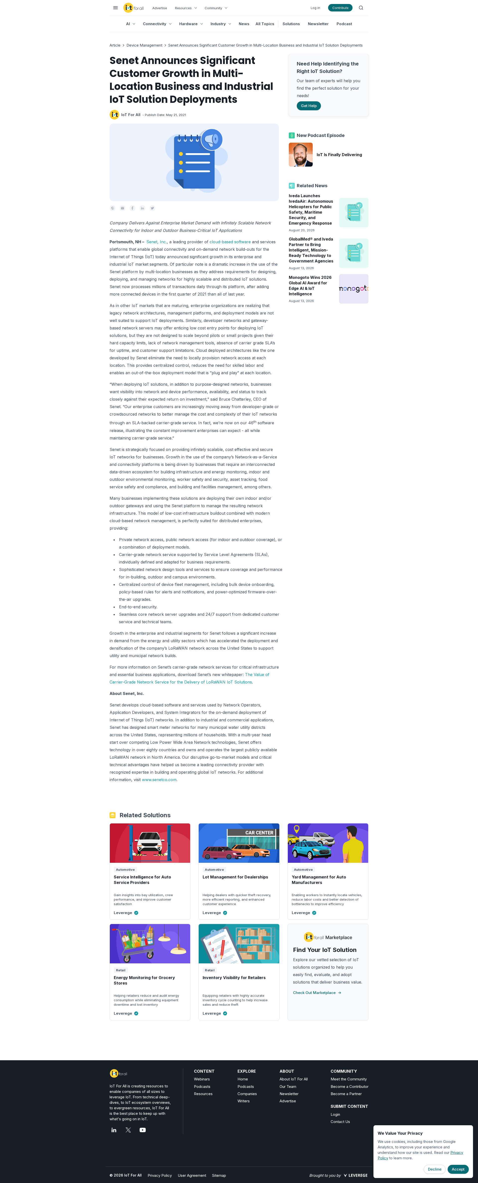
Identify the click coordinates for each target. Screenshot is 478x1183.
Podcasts (202, 1086)
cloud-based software (230, 241)
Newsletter (318, 23)
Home (243, 1079)
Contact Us (340, 1121)
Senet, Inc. (156, 241)
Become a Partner (346, 1093)
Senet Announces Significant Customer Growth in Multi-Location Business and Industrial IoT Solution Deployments (265, 45)
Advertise (159, 8)
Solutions (291, 23)
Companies (247, 1093)
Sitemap (219, 1175)
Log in (315, 8)
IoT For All (130, 114)
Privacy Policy (160, 1175)
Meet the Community (349, 1079)
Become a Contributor (349, 1086)
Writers (244, 1101)
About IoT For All (294, 1079)
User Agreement (192, 1175)
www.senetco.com (159, 779)
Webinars (202, 1079)
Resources (203, 1093)
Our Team (288, 1086)
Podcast (344, 23)
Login (335, 1114)
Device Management (144, 45)
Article (115, 45)
